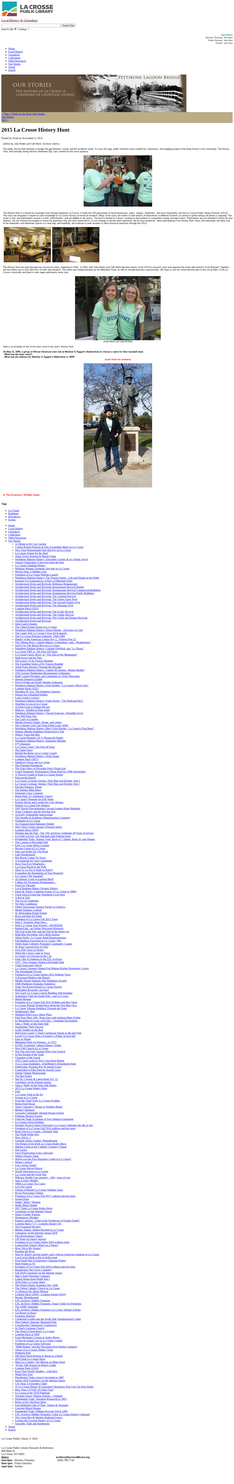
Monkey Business (24, 1109)
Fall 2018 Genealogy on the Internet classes (38, 1272)
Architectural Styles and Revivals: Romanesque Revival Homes (49, 587)
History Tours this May (27, 734)
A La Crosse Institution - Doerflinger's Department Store (45, 1063)
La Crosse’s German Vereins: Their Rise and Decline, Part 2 (47, 780)
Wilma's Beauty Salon (27, 1156)
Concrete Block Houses (28, 1408)
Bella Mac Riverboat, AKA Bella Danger (37, 934)
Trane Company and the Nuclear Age (35, 811)
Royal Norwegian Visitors (29, 1192)
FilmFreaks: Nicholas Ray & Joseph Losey (38, 1066)
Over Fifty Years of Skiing (29, 949)
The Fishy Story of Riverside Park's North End (40, 768)
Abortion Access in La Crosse (31, 703)
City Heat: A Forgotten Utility (31, 1383)
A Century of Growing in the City (33, 956)
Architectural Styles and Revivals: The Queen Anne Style (46, 599)
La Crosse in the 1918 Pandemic (32, 1392)
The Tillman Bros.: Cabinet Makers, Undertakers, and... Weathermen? (53, 642)
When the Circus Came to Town (32, 953)
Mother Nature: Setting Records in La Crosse (39, 1229)
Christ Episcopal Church (28, 965)
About (11, 67)
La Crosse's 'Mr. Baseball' (29, 876)
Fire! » (5, 120)
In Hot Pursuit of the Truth (29, 1054)
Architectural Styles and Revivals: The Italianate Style (44, 605)
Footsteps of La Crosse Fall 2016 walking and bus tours (45, 1128)
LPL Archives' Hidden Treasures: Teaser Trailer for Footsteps (48, 1303)
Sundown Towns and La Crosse (32, 762)
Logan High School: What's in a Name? (36, 1245)
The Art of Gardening (27, 900)
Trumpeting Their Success (29, 1026)
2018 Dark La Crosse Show (30, 1282)
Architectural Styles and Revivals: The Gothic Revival (44, 614)
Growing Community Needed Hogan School (39, 1113)
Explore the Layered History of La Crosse (37, 1420)
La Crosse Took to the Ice (29, 1094)
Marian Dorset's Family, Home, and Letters (38, 722)
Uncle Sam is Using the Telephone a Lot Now (40, 894)
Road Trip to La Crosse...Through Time (36, 1131)
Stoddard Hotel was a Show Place (33, 1014)
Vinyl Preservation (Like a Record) (34, 1152)
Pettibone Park (23, 1352)
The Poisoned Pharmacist (28, 765)
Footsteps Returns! (25, 1315)
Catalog (22, 29)
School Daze (22, 1199)
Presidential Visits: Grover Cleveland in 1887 (39, 1377)
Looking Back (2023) (27, 608)
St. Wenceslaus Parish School (31, 913)
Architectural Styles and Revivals (33, 620)
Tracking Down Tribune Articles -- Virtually (39, 1395)
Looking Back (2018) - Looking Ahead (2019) (40, 1294)
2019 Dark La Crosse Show (30, 1359)
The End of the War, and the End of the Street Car (42, 931)
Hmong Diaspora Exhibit (28, 679)
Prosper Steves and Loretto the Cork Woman (39, 802)
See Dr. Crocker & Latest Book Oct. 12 (36, 1079)
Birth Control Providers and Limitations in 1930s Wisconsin (47, 676)
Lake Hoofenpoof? (25, 854)
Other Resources (17, 60)
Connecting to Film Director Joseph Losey (38, 1069)
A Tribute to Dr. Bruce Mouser (31, 1291)
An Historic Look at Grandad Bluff (34, 879)
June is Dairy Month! (26, 1180)
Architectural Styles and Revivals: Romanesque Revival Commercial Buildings (58, 590)
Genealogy (14, 54)
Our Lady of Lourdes (26, 719)
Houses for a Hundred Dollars (31, 694)
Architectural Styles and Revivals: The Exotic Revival (44, 611)
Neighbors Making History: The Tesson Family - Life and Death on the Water (57, 577)
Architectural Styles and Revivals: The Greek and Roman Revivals (51, 617)
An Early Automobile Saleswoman (34, 814)
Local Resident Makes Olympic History (36, 888)
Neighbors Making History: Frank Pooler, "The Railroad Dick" (49, 700)
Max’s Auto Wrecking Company (32, 1276)
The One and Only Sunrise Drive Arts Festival (40, 1051)
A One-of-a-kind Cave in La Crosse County (39, 1340)
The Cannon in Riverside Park (31, 842)
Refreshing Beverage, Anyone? (32, 989)
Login (45, 1438)
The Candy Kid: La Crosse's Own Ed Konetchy (41, 633)
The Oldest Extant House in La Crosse (36, 627)
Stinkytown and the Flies (28, 657)
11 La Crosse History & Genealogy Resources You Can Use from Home (54, 1386)
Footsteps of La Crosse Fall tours (33, 1343)
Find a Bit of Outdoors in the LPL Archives (38, 959)
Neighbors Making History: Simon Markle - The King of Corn (49, 630)
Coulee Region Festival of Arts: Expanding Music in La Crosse (49, 547)
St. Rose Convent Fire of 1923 (31, 946)
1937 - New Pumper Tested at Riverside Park (39, 962)
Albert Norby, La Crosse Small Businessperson (40, 937)
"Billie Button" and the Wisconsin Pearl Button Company (46, 1346)
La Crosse (13, 510)
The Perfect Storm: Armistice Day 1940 (36, 1285)
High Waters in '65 (25, 1263)
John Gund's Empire (26, 623)
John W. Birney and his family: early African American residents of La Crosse (57, 1254)
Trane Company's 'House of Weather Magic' (39, 1106)
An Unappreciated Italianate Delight (34, 823)
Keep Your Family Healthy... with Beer (36, 1371)
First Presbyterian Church (29, 1236)
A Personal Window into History (32, 977)
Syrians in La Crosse (26, 1097)
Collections (14, 57)
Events (12, 519)
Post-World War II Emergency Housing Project (40, 1260)
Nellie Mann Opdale (26, 1205)
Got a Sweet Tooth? (26, 1165)
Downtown (14, 516)
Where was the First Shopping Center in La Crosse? (43, 1159)
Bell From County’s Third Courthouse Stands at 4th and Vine (48, 1033)
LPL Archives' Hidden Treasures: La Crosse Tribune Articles (48, 1309)
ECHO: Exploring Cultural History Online (38, 1045)
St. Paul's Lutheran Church (29, 1328)
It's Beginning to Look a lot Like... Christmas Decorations (46, 1020)
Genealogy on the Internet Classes (33, 1211)
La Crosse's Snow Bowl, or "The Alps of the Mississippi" (46, 654)
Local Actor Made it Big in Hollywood (36, 1257)
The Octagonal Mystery (28, 1226)
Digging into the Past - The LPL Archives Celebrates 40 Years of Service (54, 833)
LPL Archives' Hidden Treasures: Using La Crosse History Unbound (52, 1414)
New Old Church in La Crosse (31, 1048)
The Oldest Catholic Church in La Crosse (37, 1288)
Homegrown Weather (26, 1217)
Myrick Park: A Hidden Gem (30, 571)
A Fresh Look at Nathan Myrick (32, 707)
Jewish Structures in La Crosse (31, 1171)
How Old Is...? (23, 1137)
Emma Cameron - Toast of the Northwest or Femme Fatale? (47, 1220)
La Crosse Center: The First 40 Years (35, 747)
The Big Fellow (23, 1076)
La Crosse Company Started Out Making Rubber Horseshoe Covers (52, 968)
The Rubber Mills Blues (28, 790)
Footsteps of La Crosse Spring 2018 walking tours (42, 1242)
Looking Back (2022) (27, 688)
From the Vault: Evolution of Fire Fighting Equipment (44, 1119)
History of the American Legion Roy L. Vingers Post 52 (45, 639)
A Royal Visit (22, 897)
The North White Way (27, 1134)
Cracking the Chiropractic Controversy (36, 1325)
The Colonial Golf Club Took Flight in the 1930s (41, 725)
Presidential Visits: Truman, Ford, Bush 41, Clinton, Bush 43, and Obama (55, 839)
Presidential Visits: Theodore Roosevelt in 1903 (40, 1399)
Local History (15, 51)
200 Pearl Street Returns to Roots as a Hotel (39, 1355)
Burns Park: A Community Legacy (34, 796)
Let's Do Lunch (23, 1186)
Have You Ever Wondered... (30, 863)
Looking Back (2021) (27, 759)
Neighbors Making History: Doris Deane (37, 756)
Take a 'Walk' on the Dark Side (32, 1023)
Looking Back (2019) (27, 1368)
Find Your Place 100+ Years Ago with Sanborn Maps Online (48, 1017)
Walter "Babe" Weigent (27, 1202)
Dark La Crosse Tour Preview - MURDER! (39, 925)
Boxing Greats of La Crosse (30, 848)
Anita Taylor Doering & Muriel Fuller (35, 556)
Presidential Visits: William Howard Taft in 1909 (41, 1411)
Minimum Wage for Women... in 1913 (35, 1042)
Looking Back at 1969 (27, 1334)
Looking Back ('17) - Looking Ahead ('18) (38, 1223)
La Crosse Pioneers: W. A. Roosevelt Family (39, 737)
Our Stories (14, 64)
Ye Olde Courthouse (26, 903)
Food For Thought (25, 885)
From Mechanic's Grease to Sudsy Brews (37, 1337)
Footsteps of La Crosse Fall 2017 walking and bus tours (45, 1196)
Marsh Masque (23, 999)
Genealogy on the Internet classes (33, 1082)
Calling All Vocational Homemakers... (35, 882)
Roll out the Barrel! (25, 777)
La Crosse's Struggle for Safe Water (34, 799)
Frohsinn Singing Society (28, 1116)
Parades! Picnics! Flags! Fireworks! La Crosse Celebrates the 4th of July (54, 1125)
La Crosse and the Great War (30, 1174)
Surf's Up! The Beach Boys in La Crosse (37, 645)
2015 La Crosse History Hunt (31, 1088)
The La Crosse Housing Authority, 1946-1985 (40, 636)
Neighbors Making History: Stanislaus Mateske (40, 740)
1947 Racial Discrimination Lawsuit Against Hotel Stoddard (47, 808)
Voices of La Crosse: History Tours (34, 1349)
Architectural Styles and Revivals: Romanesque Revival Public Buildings (54, 593)
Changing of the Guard (27, 1057)
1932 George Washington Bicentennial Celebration (42, 673)
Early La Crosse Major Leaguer (32, 845)
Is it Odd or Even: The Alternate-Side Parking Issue (43, 836)
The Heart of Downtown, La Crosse (34, 1331)
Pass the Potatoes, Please (28, 786)
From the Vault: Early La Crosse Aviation (37, 1100)
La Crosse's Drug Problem (29, 1122)
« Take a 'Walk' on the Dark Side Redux (23, 113)
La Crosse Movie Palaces (28, 1168)
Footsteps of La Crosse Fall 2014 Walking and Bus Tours (46, 1002)
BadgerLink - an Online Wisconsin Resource (39, 928)
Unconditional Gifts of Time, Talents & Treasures (41, 1405)
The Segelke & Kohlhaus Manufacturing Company (42, 817)
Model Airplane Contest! (28, 910)
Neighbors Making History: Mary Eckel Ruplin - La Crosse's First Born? (54, 728)
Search (12, 70)
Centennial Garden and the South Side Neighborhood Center (48, 1319)
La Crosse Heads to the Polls (30, 866)
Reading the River (25, 1251)
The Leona (21, 1149)
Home (11, 48)
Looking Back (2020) (27, 830)
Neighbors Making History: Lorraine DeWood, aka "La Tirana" (49, 648)
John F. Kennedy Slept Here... (31, 922)
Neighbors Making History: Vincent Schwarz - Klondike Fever (49, 713)
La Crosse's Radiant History (30, 565)
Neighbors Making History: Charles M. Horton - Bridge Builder (49, 670)
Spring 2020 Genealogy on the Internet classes (40, 1380)
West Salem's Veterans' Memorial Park (36, 1322)
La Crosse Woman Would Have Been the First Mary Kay (46, 1005)
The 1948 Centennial (26, 1306)
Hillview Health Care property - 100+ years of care (42, 1177)
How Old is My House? (28, 1248)
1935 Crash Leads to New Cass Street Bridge (39, 1060)
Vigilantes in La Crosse (27, 820)
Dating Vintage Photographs (30, 1073)
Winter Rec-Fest (24, 1374)
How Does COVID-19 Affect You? (34, 1389)
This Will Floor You (25, 716)
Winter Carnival (23, 1162)
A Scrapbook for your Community (33, 860)
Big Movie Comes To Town (30, 857)
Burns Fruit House (25, 1103)
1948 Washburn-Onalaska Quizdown (35, 983)
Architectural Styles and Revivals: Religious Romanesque (46, 583)
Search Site (7, 29)
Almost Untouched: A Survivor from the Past (39, 562)
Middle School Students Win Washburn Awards (41, 980)
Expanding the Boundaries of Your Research (39, 873)
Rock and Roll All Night (28, 916)
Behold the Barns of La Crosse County (36, 753)
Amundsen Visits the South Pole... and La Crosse (41, 996)
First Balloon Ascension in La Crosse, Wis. (38, 940)
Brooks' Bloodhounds (27, 1297)
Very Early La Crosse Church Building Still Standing (43, 993)
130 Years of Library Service (30, 1239)
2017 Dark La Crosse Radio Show (34, 1208)
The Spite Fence (24, 750)
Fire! (17, 1091)
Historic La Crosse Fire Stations (32, 805)
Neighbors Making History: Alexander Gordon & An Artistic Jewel (51, 559)
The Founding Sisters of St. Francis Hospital (39, 663)
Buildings (13, 513)
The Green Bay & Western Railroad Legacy (39, 1417)
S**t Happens (22, 743)
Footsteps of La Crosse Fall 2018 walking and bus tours (45, 1266)
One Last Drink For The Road (31, 851)
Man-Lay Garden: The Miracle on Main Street (40, 1362)
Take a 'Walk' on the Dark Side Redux (36, 1085)
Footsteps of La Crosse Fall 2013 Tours (36, 919)
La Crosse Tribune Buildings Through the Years (41, 1008)
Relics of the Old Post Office (30, 1402)
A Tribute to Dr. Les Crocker (30, 544)
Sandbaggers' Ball (25, 1011)
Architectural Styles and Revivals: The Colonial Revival (45, 596)
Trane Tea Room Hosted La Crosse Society (38, 986)
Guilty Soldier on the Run (29, 1029)
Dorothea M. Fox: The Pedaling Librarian (37, 691)
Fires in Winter (23, 1039)
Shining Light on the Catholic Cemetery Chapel (41, 1146)
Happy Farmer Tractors (27, 1214)
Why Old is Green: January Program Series (38, 826)
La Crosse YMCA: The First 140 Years (36, 651)
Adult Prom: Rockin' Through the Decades (38, 667)
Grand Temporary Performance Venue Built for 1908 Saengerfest (50, 771)
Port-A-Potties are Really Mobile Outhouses (39, 682)
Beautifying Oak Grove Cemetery (33, 1269)
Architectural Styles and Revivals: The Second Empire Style (47, 602)
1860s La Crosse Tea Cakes (30, 1183)
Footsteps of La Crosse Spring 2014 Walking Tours (43, 974)
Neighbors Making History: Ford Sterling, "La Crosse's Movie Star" (52, 685)
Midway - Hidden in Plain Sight (32, 710)
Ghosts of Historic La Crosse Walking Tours (39, 1189)
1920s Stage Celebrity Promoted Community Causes (43, 943)
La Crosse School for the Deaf (31, 553)
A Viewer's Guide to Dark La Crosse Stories (39, 774)
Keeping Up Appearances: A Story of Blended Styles (43, 580)
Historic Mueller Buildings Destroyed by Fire (39, 731)
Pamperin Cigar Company (29, 793)
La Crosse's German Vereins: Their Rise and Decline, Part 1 (47, 783)
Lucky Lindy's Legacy (27, 697)
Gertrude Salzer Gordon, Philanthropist (36, 1140)
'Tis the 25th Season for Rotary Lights (35, 1365)
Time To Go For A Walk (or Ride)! (34, 870)
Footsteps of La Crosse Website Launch (36, 574)
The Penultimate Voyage (28, 971)
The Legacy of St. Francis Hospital (34, 660)
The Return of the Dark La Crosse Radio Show (40, 1143)
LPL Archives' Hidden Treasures (32, 1300)
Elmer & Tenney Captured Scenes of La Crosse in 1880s (45, 891)
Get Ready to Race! (25, 1312)
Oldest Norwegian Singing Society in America (40, 906)
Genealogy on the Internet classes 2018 (36, 1232)
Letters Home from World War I (32, 1279)
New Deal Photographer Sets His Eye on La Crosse (43, 550)
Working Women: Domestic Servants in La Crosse (42, 568)
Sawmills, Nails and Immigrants (32, 1423)
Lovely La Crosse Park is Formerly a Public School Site (45, 1036)
